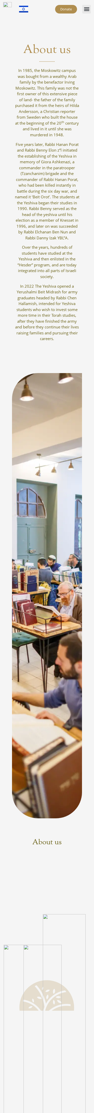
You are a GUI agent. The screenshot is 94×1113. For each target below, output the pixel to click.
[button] (86, 9)
